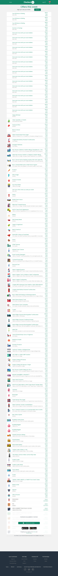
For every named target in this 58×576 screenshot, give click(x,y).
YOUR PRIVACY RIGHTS (47, 566)
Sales (46, 561)
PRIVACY (12, 566)
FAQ (24, 561)
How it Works (24, 559)
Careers (35, 559)
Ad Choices (19, 566)
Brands (45, 559)
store (43, 535)
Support (24, 563)
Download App (13, 563)
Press (35, 561)
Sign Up (37, 9)
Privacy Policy (29, 533)
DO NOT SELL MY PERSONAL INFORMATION (32, 566)
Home (10, 2)
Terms (34, 531)
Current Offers (13, 561)
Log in (43, 2)
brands (26, 535)
